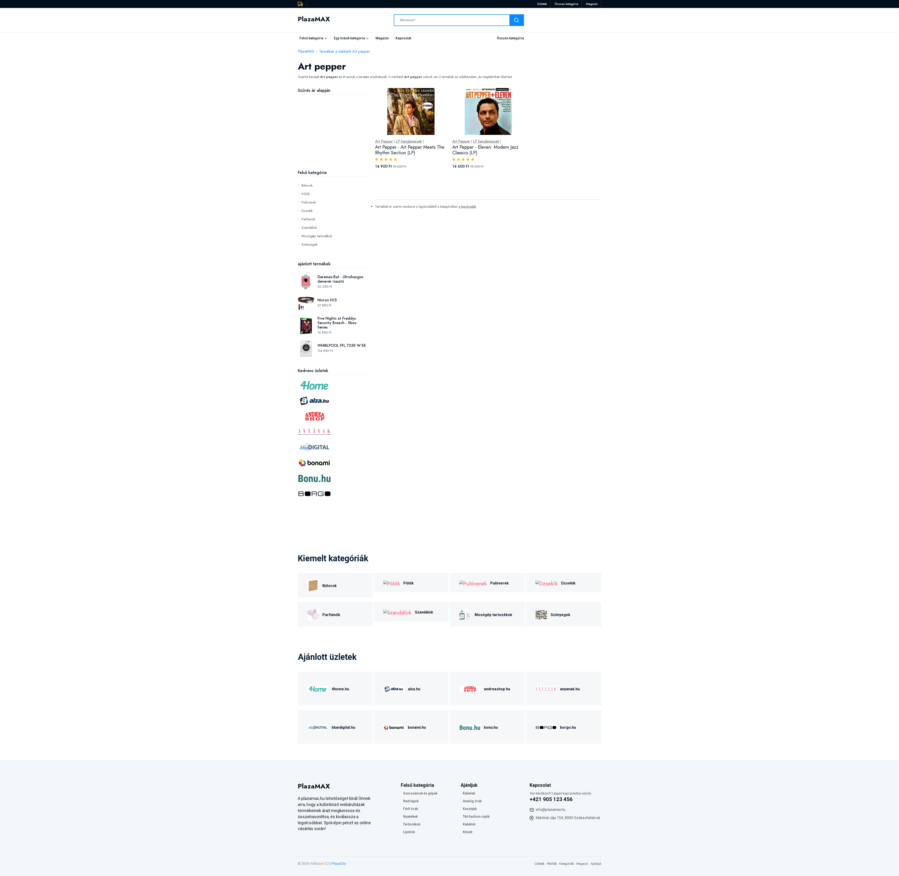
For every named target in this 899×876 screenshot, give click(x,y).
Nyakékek (410, 816)
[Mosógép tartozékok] (465, 614)
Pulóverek (309, 202)
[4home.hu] (317, 688)
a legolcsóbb (467, 206)
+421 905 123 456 (551, 799)
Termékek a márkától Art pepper (344, 51)
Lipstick (409, 832)
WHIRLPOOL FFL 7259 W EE (341, 345)
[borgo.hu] (545, 727)
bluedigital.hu (343, 727)
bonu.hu (491, 727)
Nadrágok (411, 801)
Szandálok (309, 227)
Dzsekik (307, 210)
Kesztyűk (470, 809)
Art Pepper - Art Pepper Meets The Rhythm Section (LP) (409, 150)
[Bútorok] (313, 585)
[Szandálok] (397, 612)
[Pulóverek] (473, 583)
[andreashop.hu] (469, 688)
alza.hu (414, 689)
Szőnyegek (309, 244)
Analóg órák (472, 801)
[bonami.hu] (393, 727)
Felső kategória (311, 38)
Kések (467, 832)
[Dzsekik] (546, 583)
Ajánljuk (596, 863)
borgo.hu (568, 727)
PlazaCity (339, 863)
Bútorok (307, 185)
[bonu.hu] (469, 727)
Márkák (552, 863)
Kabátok (469, 824)
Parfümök (308, 219)
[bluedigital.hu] (317, 727)
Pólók (306, 193)
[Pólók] (391, 583)
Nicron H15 (327, 300)
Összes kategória (566, 4)
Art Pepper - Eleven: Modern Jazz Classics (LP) (485, 150)
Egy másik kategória (349, 38)
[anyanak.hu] (545, 688)
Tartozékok (411, 824)
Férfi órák (410, 809)
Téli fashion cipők (476, 816)
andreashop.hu (497, 689)
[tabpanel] (488, 133)
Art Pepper (384, 141)
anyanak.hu (570, 689)
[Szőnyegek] (541, 614)
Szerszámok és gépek (420, 793)
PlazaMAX (306, 51)
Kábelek (469, 793)
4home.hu (340, 689)
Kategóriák (566, 863)
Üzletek (542, 4)
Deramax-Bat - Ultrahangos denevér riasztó (340, 279)
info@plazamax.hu (550, 809)
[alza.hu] (393, 688)
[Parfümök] (313, 614)
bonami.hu (417, 727)
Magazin (592, 4)
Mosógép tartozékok (317, 236)
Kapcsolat (403, 38)
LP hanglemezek (409, 141)
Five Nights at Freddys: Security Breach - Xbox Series (337, 323)
